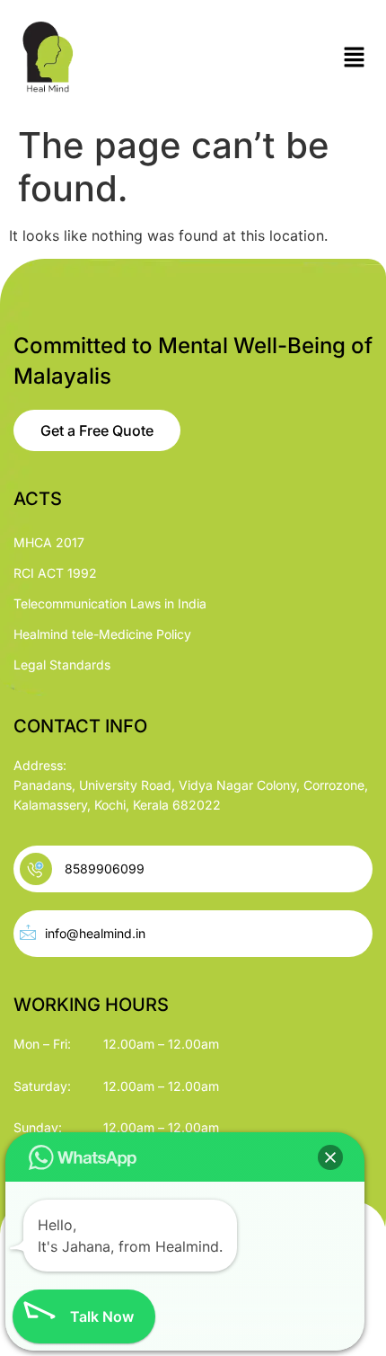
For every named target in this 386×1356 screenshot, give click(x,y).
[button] (355, 58)
